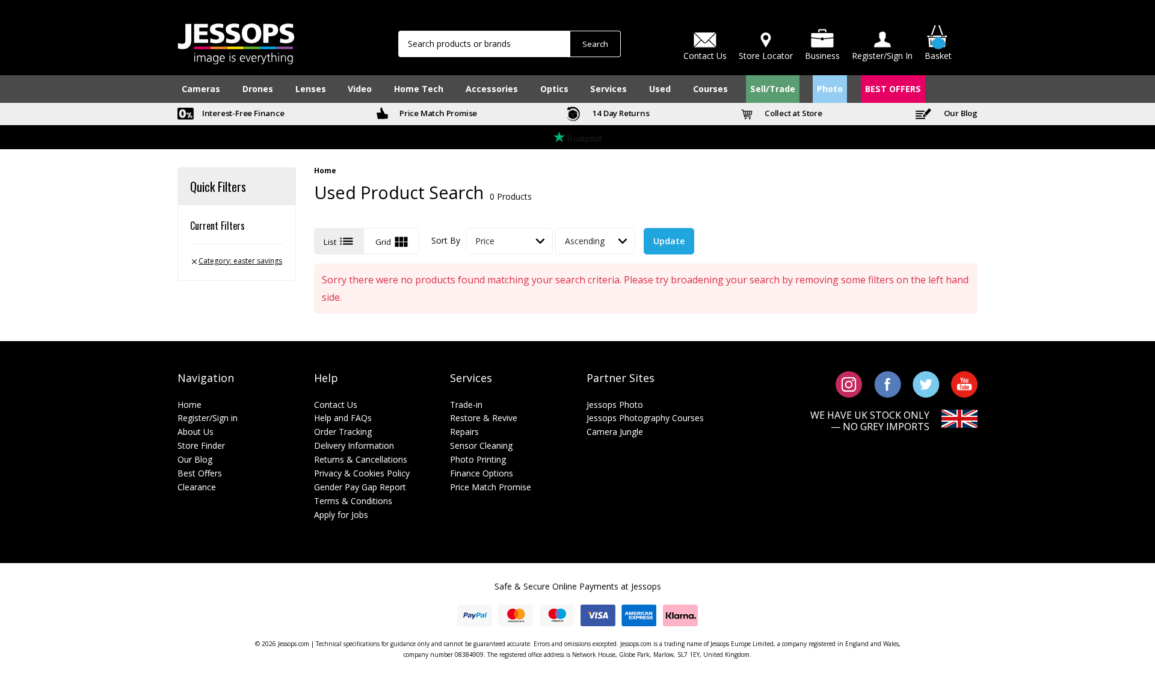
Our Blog (960, 113)
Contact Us (335, 404)
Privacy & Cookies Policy (362, 473)
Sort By (445, 240)
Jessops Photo (615, 404)
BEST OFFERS (893, 88)
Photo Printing (478, 459)
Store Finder (201, 445)
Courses (710, 88)
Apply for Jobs (341, 514)
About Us (195, 431)
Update (669, 241)
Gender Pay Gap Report (360, 487)
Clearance (196, 487)
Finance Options (481, 473)
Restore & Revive (483, 418)
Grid (392, 241)
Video (360, 88)
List (339, 241)
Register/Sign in (207, 418)
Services (608, 88)
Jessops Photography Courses (645, 418)
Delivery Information (354, 445)
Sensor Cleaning (481, 445)
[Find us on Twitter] (926, 383)
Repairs (464, 431)
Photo (830, 88)
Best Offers (199, 473)
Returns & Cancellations (360, 459)
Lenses (310, 88)
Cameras (201, 88)
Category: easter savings (236, 261)
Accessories (492, 88)
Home (325, 170)
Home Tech (418, 88)
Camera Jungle (615, 431)
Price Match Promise (437, 113)
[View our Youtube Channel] (964, 383)
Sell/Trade (772, 88)
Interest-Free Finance (242, 113)
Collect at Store (792, 113)
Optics (554, 88)
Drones (257, 88)
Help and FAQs (343, 418)
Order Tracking (343, 431)
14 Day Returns (620, 113)
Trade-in (466, 404)
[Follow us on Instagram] (849, 383)
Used (660, 88)
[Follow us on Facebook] (887, 383)
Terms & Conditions (353, 501)
